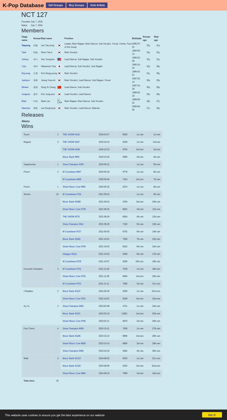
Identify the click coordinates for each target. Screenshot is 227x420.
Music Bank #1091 (72, 239)
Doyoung (26, 73)
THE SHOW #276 (71, 216)
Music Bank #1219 (72, 358)
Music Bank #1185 (71, 336)
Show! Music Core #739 (74, 209)
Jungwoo (26, 94)
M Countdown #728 (72, 261)
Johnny (25, 59)
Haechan (26, 108)
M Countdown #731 (72, 269)
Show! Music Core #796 (74, 321)
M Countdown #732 (72, 283)
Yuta (24, 66)
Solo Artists (97, 5)
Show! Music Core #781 (74, 298)
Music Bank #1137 (71, 291)
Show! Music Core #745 (74, 276)
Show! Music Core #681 (74, 187)
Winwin (25, 87)
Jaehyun (26, 80)
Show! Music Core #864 (74, 373)
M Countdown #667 (72, 172)
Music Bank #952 (71, 157)
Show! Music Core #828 (74, 343)
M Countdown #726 (72, 194)
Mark (24, 101)
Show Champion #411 (73, 224)
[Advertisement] (184, 77)
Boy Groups (76, 5)
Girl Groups (56, 5)
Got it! (212, 415)
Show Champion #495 (73, 351)
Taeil (24, 52)
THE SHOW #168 (71, 149)
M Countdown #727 (72, 231)
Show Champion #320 (73, 164)
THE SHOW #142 (71, 134)
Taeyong (26, 45)
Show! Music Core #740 (74, 246)
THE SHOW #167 (71, 142)
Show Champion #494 (73, 328)
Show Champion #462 (73, 306)
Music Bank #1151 (71, 313)
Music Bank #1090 (72, 201)
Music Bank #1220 (72, 366)
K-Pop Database (23, 5)
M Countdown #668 (72, 179)
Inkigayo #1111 (70, 254)
